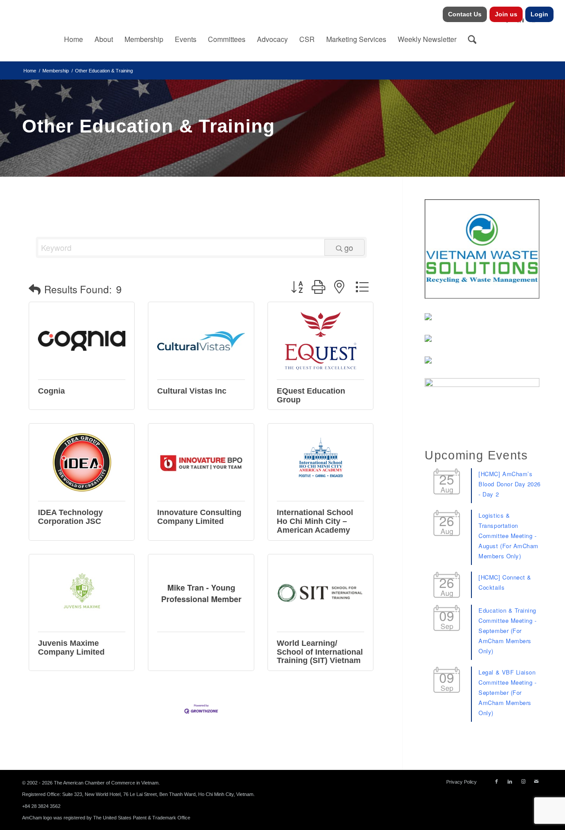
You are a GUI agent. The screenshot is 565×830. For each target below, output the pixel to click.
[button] (35, 289)
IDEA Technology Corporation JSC (70, 517)
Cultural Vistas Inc (191, 391)
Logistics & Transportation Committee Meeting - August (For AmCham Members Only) (508, 535)
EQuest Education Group (311, 395)
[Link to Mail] (536, 781)
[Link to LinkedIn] (509, 781)
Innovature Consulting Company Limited (199, 517)
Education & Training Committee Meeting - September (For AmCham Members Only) (507, 630)
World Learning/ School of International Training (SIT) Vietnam (320, 652)
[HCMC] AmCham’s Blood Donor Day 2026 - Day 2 (509, 484)
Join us (506, 14)
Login (539, 14)
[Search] (472, 39)
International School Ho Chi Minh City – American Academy (315, 521)
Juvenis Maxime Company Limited (71, 647)
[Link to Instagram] (523, 781)
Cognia (51, 391)
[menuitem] (465, 14)
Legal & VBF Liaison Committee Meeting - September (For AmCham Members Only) (507, 692)
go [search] (348, 247)
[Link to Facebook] (496, 781)
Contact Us (465, 14)
